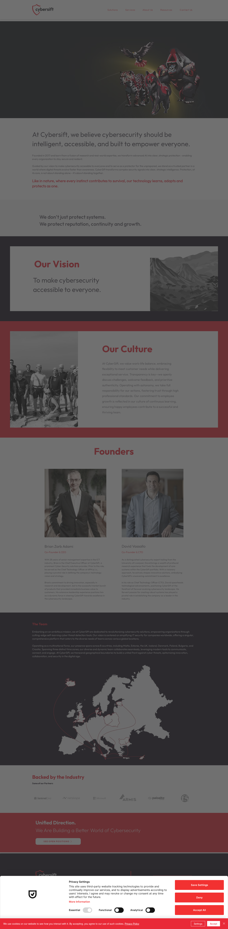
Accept (213, 923)
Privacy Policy (132, 923)
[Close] (224, 923)
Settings (198, 923)
